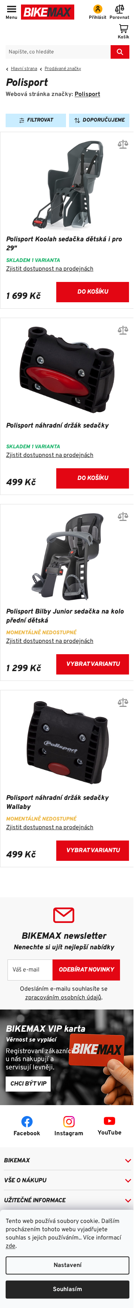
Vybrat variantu (93, 664)
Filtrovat (40, 120)
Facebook (27, 1133)
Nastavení (68, 1265)
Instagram (68, 1133)
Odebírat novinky (86, 970)
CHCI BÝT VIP (28, 1084)
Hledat (120, 52)
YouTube (110, 1133)
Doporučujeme (103, 120)
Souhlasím (67, 1289)
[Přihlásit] (97, 13)
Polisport (87, 94)
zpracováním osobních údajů (63, 998)
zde (10, 1246)
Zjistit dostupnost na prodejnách (49, 269)
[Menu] (11, 13)
